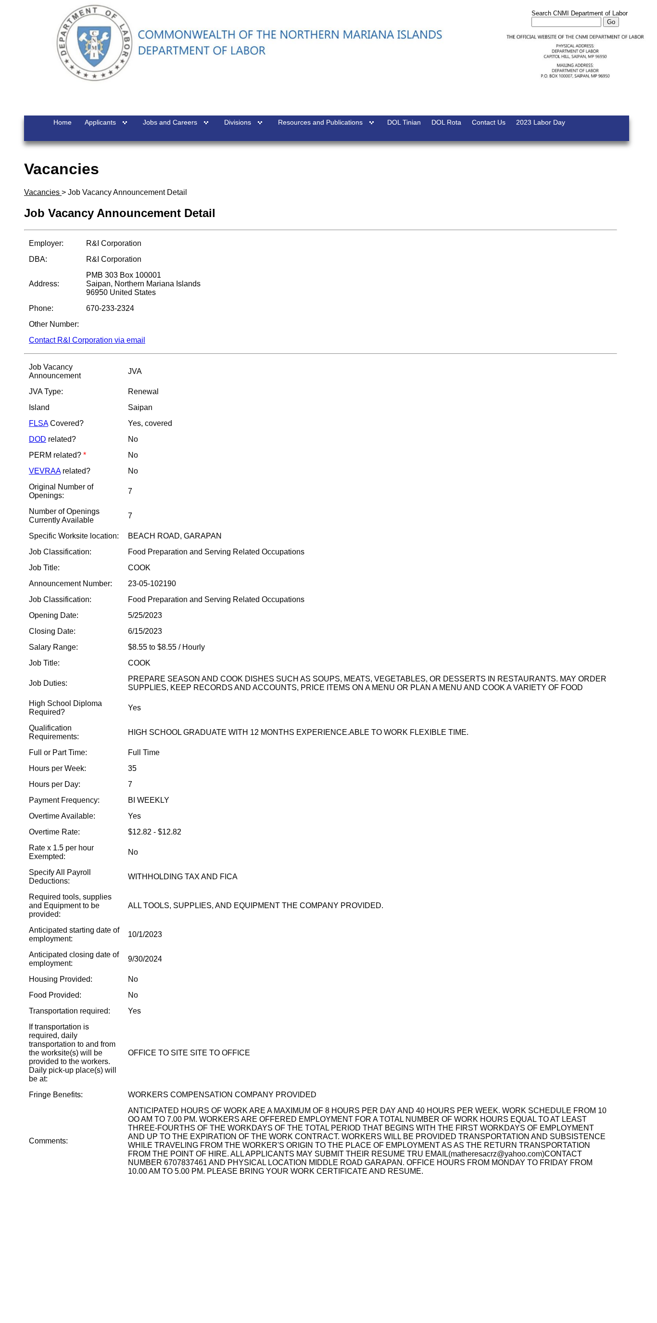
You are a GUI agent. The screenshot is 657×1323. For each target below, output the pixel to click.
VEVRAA (45, 471)
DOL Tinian (404, 122)
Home (62, 122)
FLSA (38, 423)
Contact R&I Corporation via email (87, 340)
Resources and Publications (320, 122)
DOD (37, 439)
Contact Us (488, 122)
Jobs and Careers (170, 122)
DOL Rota (446, 122)
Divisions (237, 122)
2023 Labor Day (540, 122)
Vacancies (43, 192)
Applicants (100, 122)
